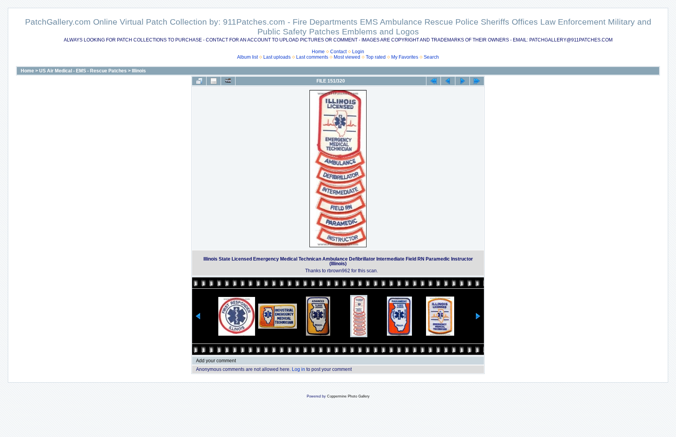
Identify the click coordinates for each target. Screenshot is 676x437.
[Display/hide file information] (214, 81)
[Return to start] (433, 81)
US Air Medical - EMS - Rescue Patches (83, 71)
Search (431, 57)
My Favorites (404, 57)
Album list (247, 57)
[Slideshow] (228, 81)
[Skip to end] (477, 81)
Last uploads (277, 57)
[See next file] (462, 81)
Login (358, 51)
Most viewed (347, 57)
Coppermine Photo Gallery (348, 396)
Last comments (312, 57)
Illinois (139, 71)
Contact (338, 51)
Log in (298, 369)
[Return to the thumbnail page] (199, 81)
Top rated (376, 57)
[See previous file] (448, 81)
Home (318, 51)
